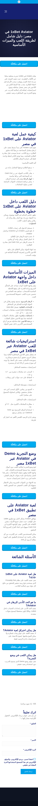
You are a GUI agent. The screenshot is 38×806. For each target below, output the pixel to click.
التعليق (33, 724)
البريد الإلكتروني (29, 750)
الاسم (33, 740)
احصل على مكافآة (19, 64)
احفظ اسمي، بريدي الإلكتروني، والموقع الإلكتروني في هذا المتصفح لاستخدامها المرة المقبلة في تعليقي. (20, 762)
